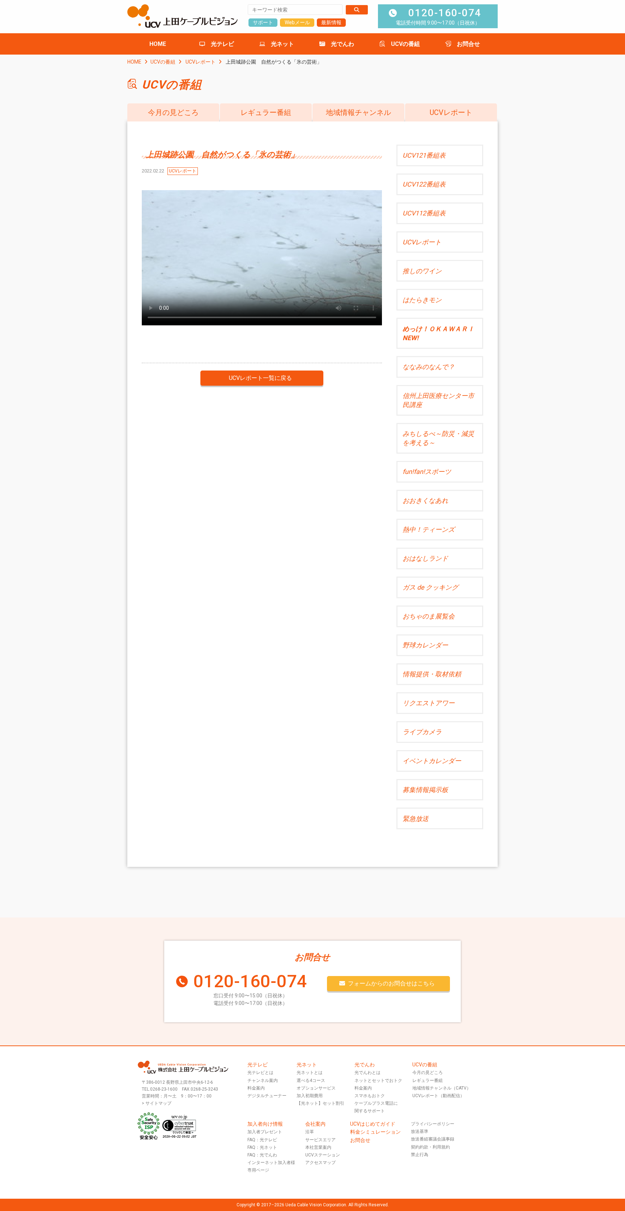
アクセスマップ (320, 1162)
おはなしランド (425, 558)
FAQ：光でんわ (262, 1154)
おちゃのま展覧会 (429, 616)
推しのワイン (422, 271)
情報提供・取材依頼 (432, 674)
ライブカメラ (422, 732)
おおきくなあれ (425, 500)
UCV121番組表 (424, 155)
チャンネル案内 (262, 1080)
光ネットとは (310, 1072)
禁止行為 (419, 1154)
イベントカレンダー (432, 761)
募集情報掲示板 (425, 789)
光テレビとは (260, 1072)
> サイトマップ (156, 1103)
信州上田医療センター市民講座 (438, 400)
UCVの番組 (405, 43)
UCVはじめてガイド (372, 1124)
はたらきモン (422, 300)
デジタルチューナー (266, 1095)
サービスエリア (320, 1139)
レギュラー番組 (266, 112)
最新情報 (331, 22)
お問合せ (468, 43)
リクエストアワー (429, 703)
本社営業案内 (318, 1147)
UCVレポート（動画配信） (438, 1095)
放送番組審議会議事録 (432, 1139)
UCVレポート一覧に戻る (260, 378)
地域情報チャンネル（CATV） (441, 1088)
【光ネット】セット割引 (320, 1103)
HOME (157, 43)
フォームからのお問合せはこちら (391, 983)
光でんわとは (367, 1072)
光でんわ (342, 43)
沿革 (309, 1131)
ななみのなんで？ (429, 367)
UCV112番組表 (424, 213)
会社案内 (315, 1124)
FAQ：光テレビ (262, 1139)
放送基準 (419, 1131)
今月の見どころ (173, 112)
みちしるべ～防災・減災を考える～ (438, 438)
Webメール (297, 22)
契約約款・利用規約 (430, 1147)
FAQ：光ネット (262, 1147)
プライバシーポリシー (432, 1123)
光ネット (282, 43)
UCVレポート (201, 62)
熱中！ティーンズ (429, 529)
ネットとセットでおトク (378, 1080)
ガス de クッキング (430, 587)
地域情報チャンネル (358, 112)
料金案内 (256, 1088)
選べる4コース (311, 1080)
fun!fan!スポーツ (427, 471)
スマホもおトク (369, 1095)
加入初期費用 (310, 1095)
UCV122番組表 (424, 184)
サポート (263, 22)
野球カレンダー (425, 645)
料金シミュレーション (375, 1132)
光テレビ (222, 43)
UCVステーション (322, 1154)
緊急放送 (416, 818)
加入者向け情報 (265, 1124)
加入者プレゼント (264, 1131)
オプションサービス (316, 1088)
